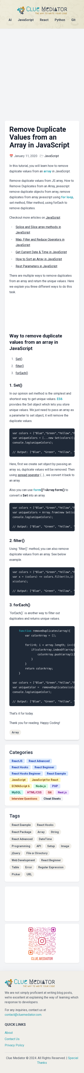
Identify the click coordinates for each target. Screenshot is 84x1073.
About (9, 1033)
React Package (21, 832)
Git (73, 20)
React (44, 20)
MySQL (16, 792)
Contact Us (12, 1039)
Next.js (62, 792)
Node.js (41, 786)
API (39, 846)
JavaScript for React (45, 779)
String (55, 832)
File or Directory (36, 853)
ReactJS (17, 761)
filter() (20, 366)
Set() (19, 359)
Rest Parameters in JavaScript (36, 266)
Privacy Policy (14, 1045)
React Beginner (44, 767)
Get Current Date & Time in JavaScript (41, 252)
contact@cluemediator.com (23, 1015)
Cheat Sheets (52, 798)
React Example (56, 773)
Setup (51, 846)
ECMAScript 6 (20, 786)
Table (15, 867)
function (25, 630)
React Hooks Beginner (26, 773)
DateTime (45, 839)
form (37, 490)
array (47, 171)
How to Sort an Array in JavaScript (39, 259)
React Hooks (20, 767)
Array (15, 732)
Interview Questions (24, 798)
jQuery (16, 853)
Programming (21, 846)
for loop (67, 197)
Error (28, 867)
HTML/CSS (34, 792)
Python (60, 20)
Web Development (23, 860)
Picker (16, 874)
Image (65, 846)
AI (10, 20)
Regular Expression (50, 867)
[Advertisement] (42, 71)
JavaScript (26, 20)
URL (29, 874)
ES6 (59, 399)
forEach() (22, 373)
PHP (55, 786)
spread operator (28, 475)
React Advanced (39, 761)
